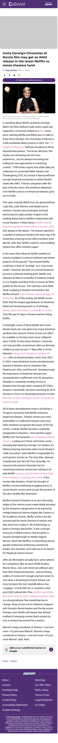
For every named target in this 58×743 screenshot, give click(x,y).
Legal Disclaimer (44, 699)
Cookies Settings (11, 709)
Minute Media (15, 717)
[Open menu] (4, 4)
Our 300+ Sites (43, 685)
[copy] (19, 75)
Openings (40, 680)
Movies (14, 661)
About (5, 680)
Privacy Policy (9, 695)
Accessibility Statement (15, 704)
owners (7, 441)
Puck (42, 130)
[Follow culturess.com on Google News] (51, 650)
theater (51, 437)
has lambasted (39, 437)
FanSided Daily (10, 690)
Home (5, 661)
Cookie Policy (9, 699)
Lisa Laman (11, 70)
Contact (6, 685)
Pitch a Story (41, 690)
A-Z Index (40, 704)
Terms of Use (42, 695)
